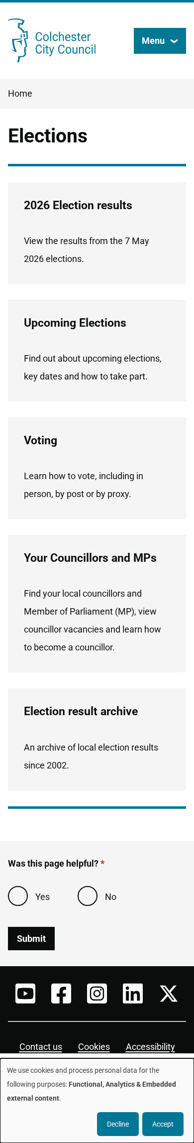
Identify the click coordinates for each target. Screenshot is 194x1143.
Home (20, 93)
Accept (163, 1124)
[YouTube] (25, 993)
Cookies (94, 1046)
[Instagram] (97, 993)
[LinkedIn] (133, 993)
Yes (42, 896)
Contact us (40, 1046)
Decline (118, 1124)
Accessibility (150, 1046)
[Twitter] (169, 994)
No (110, 896)
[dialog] (97, 1100)
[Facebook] (61, 993)
